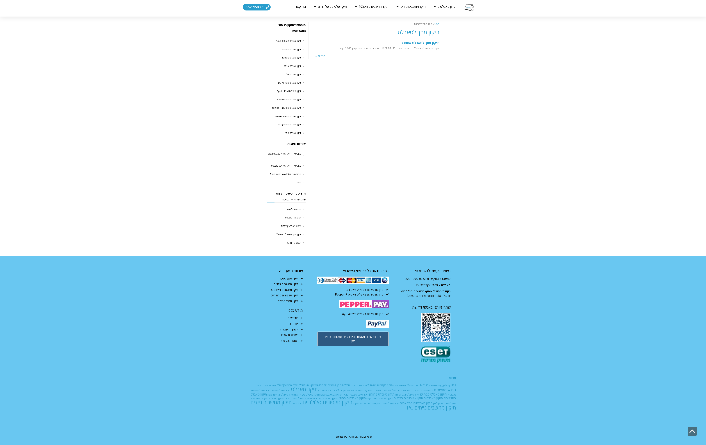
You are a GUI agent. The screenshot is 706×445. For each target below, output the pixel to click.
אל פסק (387, 385)
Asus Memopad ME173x (415, 385)
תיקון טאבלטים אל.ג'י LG (290, 82)
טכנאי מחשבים (445, 389)
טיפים (299, 182)
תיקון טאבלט (304, 389)
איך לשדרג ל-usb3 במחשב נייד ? (286, 174)
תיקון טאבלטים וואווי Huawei (288, 116)
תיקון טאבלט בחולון (382, 394)
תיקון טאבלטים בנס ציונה (297, 398)
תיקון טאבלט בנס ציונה (331, 394)
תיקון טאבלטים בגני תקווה (379, 398)
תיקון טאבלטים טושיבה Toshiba (286, 107)
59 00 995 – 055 (416, 279)
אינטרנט (396, 385)
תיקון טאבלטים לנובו (292, 57)
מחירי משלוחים (294, 209)
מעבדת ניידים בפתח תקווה (375, 390)
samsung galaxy (440, 385)
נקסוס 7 (341, 390)
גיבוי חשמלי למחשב (358, 385)
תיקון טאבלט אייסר (293, 66)
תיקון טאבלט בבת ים (433, 394)
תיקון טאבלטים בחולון (352, 398)
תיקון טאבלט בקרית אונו (306, 394)
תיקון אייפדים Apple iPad (289, 91)
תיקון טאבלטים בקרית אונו (269, 398)
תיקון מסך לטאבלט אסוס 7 (420, 43)
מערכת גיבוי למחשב (355, 390)
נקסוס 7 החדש (294, 242)
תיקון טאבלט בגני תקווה (407, 394)
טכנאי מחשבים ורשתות (423, 390)
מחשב (405, 390)
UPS (453, 385)
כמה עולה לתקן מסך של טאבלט (286, 165)
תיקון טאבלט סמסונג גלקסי (367, 403)
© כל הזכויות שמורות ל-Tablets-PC (353, 436)
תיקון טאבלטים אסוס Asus (289, 40)
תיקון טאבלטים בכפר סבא (323, 398)
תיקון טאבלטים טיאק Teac (289, 124)
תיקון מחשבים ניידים (413, 6)
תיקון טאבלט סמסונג (292, 49)
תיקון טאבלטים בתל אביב (416, 403)
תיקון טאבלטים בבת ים (408, 398)
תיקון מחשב (297, 403)
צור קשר (300, 6)
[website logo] (469, 8)
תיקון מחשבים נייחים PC (373, 6)
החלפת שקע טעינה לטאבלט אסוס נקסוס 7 (300, 385)
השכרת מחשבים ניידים (267, 385)
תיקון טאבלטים (447, 6)
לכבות (410, 390)
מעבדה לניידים (394, 390)
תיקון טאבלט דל (294, 74)
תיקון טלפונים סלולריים (332, 6)
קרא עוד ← (320, 55)
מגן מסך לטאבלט (293, 217)
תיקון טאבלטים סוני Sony (289, 99)
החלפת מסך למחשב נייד (337, 385)
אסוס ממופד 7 (375, 385)
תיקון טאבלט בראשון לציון (281, 394)
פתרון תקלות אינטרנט (327, 390)
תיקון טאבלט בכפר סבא (356, 394)
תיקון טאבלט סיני (293, 133)
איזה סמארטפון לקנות (291, 226)
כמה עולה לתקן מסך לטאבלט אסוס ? (285, 155)
